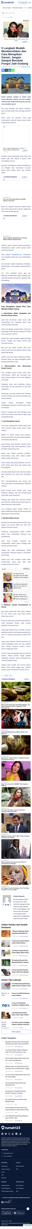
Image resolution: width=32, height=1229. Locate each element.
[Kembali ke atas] (28, 1208)
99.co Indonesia (19, 1185)
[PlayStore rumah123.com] (19, 1213)
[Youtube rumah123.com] (13, 1134)
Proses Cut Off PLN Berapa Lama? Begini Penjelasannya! (20, 994)
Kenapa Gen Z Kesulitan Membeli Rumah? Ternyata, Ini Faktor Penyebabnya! (15, 1092)
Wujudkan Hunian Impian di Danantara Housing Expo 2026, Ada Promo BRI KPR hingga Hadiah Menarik (18, 1043)
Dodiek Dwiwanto (25, 66)
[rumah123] (11, 1128)
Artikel (8, 17)
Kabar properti (7, 8)
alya (16, 1104)
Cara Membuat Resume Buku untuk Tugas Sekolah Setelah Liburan (20, 1014)
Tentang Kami (4, 1166)
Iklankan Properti (20, 1166)
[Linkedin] (9, 70)
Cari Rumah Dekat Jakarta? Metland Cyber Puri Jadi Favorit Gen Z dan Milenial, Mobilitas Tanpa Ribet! (16, 1051)
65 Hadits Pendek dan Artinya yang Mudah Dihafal (16, 1100)
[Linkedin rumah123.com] (16, 1133)
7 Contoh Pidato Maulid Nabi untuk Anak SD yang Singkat (17, 1075)
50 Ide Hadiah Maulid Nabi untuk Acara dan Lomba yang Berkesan (17, 1059)
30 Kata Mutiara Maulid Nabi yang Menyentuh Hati (15, 1084)
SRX (17, 1191)
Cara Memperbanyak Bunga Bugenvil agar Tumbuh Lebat (21, 984)
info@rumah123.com (8, 1153)
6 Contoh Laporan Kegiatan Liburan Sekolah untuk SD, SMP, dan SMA (21, 1024)
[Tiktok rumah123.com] (20, 1133)
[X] (6, 70)
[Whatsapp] (13, 70)
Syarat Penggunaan (6, 1188)
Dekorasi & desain (18, 8)
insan (16, 1112)
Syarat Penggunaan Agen (7, 1191)
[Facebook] (3, 70)
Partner (3, 1172)
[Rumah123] (7, 2)
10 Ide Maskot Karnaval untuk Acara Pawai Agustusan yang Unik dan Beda (17, 1108)
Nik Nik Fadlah (18, 1079)
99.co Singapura (20, 1188)
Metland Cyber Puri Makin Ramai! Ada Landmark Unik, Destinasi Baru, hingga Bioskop (17, 1068)
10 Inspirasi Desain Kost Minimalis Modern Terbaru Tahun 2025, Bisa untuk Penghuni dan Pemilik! (20, 961)
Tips (25, 8)
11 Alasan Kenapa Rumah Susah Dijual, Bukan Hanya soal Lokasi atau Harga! (20, 952)
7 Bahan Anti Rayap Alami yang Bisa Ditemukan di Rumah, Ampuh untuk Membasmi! (20, 932)
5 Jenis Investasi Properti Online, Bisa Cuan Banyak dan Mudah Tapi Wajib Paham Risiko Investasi (20, 971)
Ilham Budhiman (24, 988)
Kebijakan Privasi (5, 1185)
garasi (6, 675)
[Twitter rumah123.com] (6, 1134)
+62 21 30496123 (7, 1156)
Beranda (4, 17)
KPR (17, 1169)
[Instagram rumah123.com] (9, 1134)
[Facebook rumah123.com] (2, 1134)
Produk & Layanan (5, 1169)
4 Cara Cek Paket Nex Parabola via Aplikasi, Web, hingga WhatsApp (20, 1004)
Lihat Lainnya (16, 1031)
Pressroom (3, 1177)
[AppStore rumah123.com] (6, 1213)
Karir (2, 1175)
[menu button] (30, 2)
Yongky (21, 1018)
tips (11, 675)
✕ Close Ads (27, 1225)
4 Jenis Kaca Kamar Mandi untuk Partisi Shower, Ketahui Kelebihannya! (20, 942)
